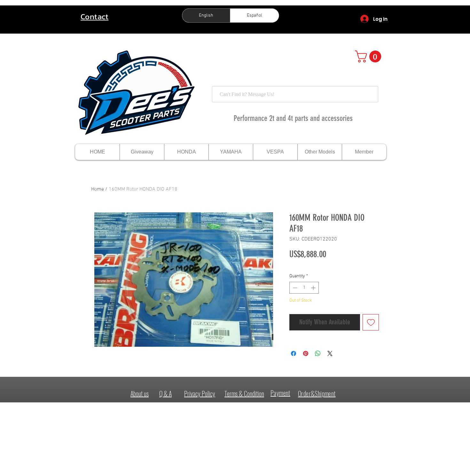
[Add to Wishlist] (371, 322)
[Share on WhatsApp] (318, 353)
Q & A (165, 393)
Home (97, 189)
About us (139, 393)
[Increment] (314, 287)
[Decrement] (294, 287)
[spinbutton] (304, 287)
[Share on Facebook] (293, 353)
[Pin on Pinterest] (305, 353)
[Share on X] (330, 353)
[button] (369, 56)
